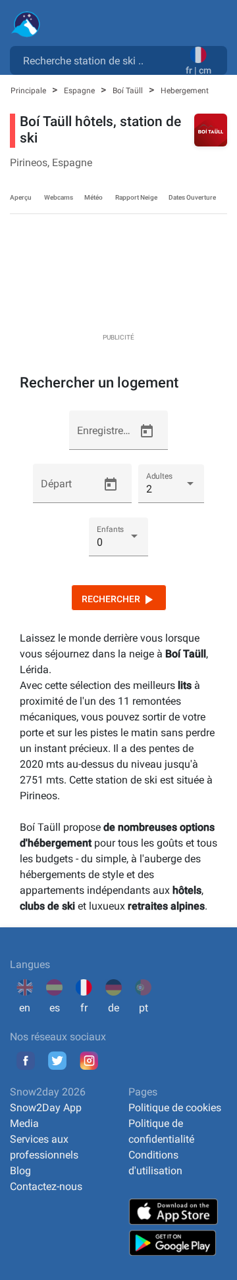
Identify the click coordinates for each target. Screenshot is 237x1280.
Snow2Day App (46, 1107)
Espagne (80, 90)
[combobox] (100, 59)
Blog (20, 1170)
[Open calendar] (147, 431)
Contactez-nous (46, 1186)
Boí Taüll (129, 90)
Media (24, 1123)
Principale (29, 90)
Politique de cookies (174, 1107)
